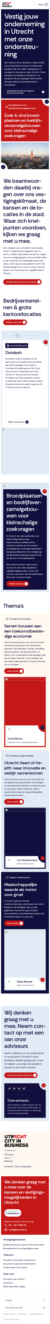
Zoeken (8, 1300)
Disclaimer (22, 1314)
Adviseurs (8, 1282)
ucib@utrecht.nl (18, 1229)
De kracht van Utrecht (14, 1279)
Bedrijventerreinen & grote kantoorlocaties (23, 1244)
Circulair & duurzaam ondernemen (19, 1260)
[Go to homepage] (25, 1141)
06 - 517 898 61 (17, 1225)
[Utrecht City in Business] (7, 4)
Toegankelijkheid (36, 1314)
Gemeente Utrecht (14, 1307)
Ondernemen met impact (15, 1267)
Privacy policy (9, 1314)
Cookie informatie (11, 1319)
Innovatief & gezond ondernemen (19, 1263)
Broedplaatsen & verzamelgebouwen (21, 1248)
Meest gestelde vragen (14, 1286)
